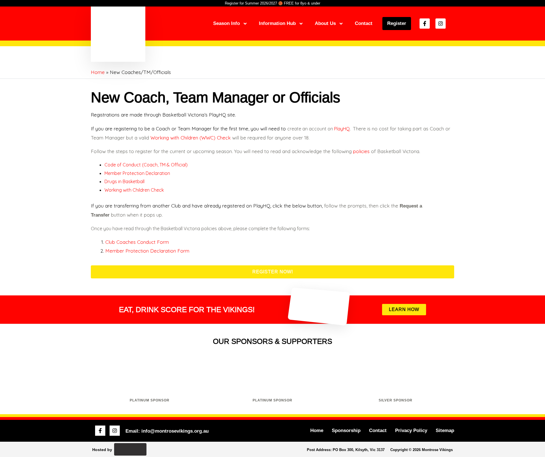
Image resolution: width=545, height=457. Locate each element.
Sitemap (445, 430)
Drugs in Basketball (124, 181)
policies (361, 151)
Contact (363, 23)
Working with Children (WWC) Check (190, 138)
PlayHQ (342, 129)
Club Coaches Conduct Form (137, 242)
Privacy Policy (411, 430)
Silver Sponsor (395, 400)
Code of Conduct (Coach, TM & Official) (146, 165)
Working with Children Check (134, 190)
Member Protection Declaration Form (147, 251)
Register (396, 23)
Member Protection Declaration (137, 173)
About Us (325, 23)
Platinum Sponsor (149, 400)
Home (316, 430)
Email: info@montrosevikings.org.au (167, 431)
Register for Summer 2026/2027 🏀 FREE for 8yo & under (272, 3)
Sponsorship (346, 430)
